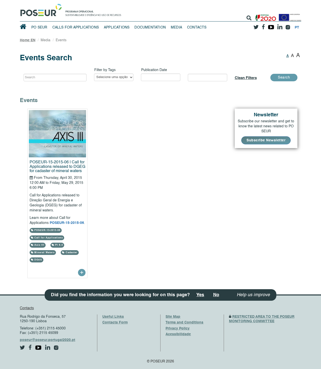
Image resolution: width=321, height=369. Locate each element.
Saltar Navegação (137, 2)
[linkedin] (280, 25)
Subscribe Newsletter (266, 140)
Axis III (38, 245)
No (216, 295)
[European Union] (289, 15)
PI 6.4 (58, 245)
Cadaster (71, 252)
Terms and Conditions (184, 322)
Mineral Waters (44, 252)
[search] (249, 18)
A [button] (287, 56)
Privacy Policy (178, 328)
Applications (116, 27)
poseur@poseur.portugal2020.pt (47, 340)
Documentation (150, 27)
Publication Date (154, 70)
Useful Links (113, 316)
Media (176, 27)
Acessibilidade (178, 334)
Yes (200, 295)
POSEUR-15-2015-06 (67, 223)
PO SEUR (39, 27)
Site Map (173, 316)
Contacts (197, 27)
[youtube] (271, 25)
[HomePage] (40, 9)
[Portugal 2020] (265, 15)
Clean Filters (246, 78)
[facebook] (263, 25)
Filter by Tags (105, 70)
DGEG (37, 260)
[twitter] (256, 25)
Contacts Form (115, 322)
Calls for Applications (75, 27)
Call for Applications (48, 238)
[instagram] (288, 25)
